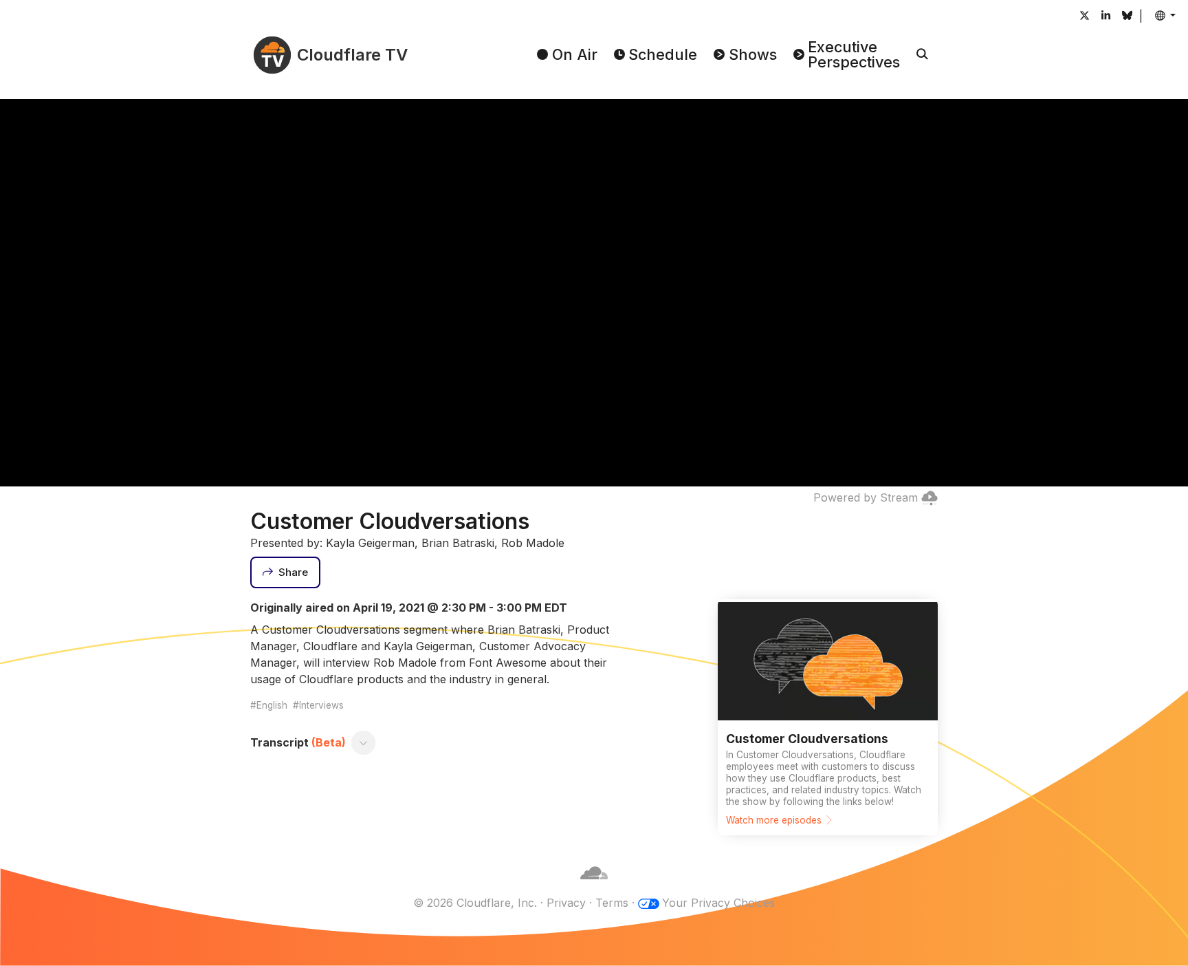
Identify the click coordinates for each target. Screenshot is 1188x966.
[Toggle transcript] (363, 742)
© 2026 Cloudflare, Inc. (475, 903)
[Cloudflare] (594, 886)
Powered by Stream (865, 497)
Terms (611, 903)
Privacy (566, 903)
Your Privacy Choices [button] (718, 903)
